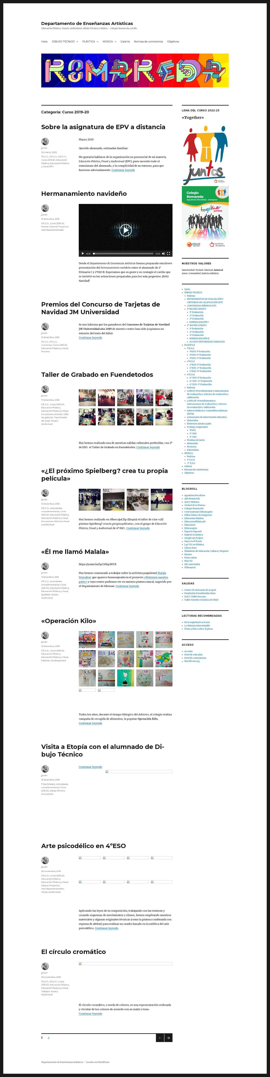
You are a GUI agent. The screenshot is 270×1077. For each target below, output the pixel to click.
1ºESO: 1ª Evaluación (200, 351)
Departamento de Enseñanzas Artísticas (87, 23)
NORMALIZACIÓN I (199, 322)
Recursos (191, 446)
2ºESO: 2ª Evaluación (200, 368)
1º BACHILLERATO (196, 309)
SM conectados (192, 564)
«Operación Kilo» (68, 621)
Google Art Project (193, 538)
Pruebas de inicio (196, 440)
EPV (52, 166)
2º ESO (193, 433)
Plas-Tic (188, 561)
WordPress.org (192, 661)
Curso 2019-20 (48, 160)
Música (44, 885)
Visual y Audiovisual (50, 892)
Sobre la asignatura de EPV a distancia (103, 127)
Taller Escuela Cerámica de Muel (201, 600)
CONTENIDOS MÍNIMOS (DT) (201, 305)
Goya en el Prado (193, 541)
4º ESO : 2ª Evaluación (201, 381)
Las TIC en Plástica (194, 544)
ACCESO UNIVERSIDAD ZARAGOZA (207, 341)
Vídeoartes (190, 567)
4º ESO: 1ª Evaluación (200, 377)
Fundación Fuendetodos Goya (199, 593)
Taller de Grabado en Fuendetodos (97, 374)
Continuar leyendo (123, 170)
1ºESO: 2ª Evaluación (200, 355)
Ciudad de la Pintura (194, 505)
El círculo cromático (73, 952)
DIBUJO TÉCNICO (63, 41)
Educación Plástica (50, 407)
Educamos (189, 525)
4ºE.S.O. (62, 156)
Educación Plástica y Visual (54, 348)
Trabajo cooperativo (197, 427)
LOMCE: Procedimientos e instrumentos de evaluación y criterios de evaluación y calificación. (208, 394)
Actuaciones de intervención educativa (207, 417)
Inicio (44, 41)
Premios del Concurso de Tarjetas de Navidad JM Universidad (100, 308)
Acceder (188, 651)
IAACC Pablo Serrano (195, 596)
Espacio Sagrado (193, 531)
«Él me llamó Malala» (75, 551)
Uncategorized (58, 660)
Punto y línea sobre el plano (198, 629)
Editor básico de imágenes (198, 515)
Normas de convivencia (148, 41)
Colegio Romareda (194, 508)
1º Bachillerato (48, 784)
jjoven (44, 148)
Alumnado (192, 443)
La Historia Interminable (197, 625)
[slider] (123, 253)
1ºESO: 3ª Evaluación (200, 358)
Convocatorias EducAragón (198, 511)
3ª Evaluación (197, 318)
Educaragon (190, 528)
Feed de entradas (193, 654)
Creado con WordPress (97, 1062)
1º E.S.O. (191, 459)
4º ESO (193, 437)
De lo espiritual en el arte (197, 622)
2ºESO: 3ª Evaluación (200, 371)
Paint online (190, 557)
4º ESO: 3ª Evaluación (201, 384)
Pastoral (53, 226)
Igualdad (45, 594)
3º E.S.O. (191, 463)
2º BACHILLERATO (197, 325)
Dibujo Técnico (57, 790)
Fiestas (44, 226)
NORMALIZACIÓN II (199, 338)
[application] (125, 230)
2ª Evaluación (197, 315)
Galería (125, 41)
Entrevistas (193, 450)
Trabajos (45, 991)
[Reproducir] (82, 253)
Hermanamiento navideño (84, 193)
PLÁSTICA (88, 41)
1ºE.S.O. (45, 156)
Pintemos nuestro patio (199, 423)
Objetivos (173, 41)
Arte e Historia (191, 502)
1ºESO (193, 430)
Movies (188, 554)
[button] (125, 230)
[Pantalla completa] (168, 253)
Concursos (46, 345)
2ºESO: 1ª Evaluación (200, 364)
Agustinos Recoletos (194, 495)
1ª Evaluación (196, 312)
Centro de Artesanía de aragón (200, 590)
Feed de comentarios (195, 658)
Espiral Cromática (193, 534)
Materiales (192, 420)
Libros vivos (190, 548)
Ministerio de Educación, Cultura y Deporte (206, 551)
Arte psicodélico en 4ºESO (83, 846)
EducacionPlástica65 (194, 521)
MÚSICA (108, 41)
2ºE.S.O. (53, 156)
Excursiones (47, 414)
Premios (45, 351)
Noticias (58, 414)
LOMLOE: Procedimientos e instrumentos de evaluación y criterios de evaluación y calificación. (207, 404)
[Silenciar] (163, 253)
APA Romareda (192, 498)
